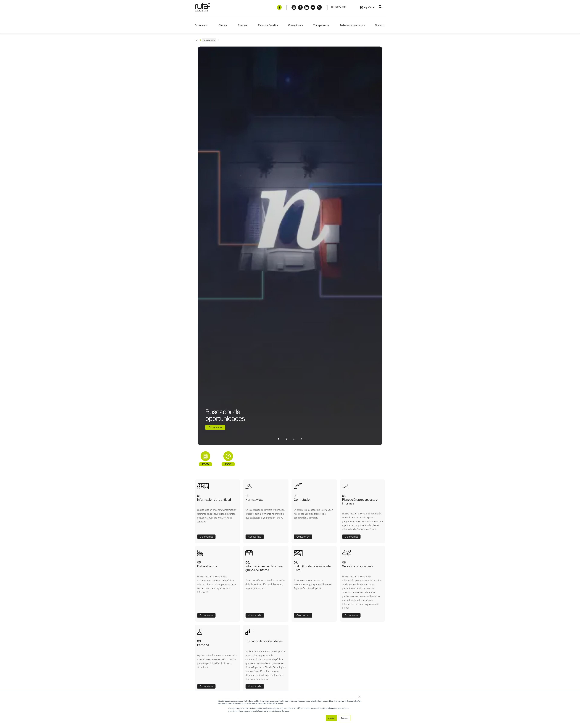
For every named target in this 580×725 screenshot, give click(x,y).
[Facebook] (300, 7)
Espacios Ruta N (267, 25)
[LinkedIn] (306, 7)
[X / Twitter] (319, 7)
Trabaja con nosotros (351, 25)
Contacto (380, 25)
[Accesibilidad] (279, 7)
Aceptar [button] (331, 718)
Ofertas (223, 25)
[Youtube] (313, 7)
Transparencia (321, 25)
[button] (278, 439)
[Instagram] (294, 7)
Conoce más (215, 427)
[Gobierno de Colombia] (339, 8)
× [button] (359, 696)
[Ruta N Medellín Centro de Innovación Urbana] (202, 7)
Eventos (242, 25)
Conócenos (201, 25)
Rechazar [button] (344, 718)
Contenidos (294, 25)
